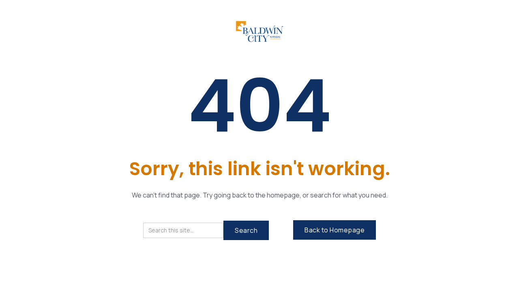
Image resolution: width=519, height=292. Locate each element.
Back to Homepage (335, 229)
